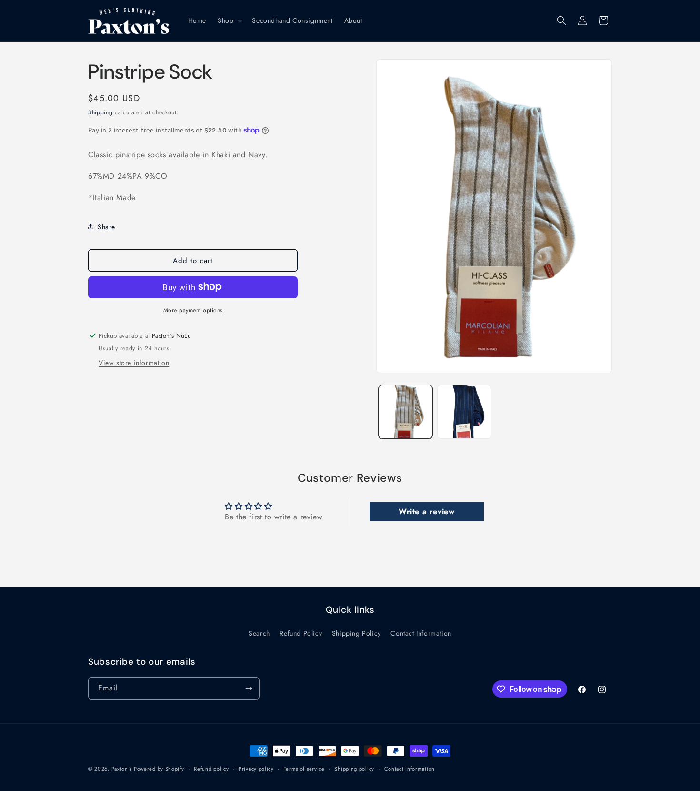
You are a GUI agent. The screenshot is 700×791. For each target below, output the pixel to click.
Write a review (426, 511)
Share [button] (106, 226)
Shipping (100, 112)
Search (259, 633)
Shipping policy (354, 768)
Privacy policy (256, 768)
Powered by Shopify (159, 768)
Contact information (409, 768)
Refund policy (211, 768)
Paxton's (121, 768)
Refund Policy (301, 633)
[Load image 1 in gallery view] (405, 412)
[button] (229, 20)
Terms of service (304, 768)
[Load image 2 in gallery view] (464, 412)
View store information (134, 362)
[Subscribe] (248, 688)
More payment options (193, 309)
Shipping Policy (356, 633)
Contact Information (420, 633)
